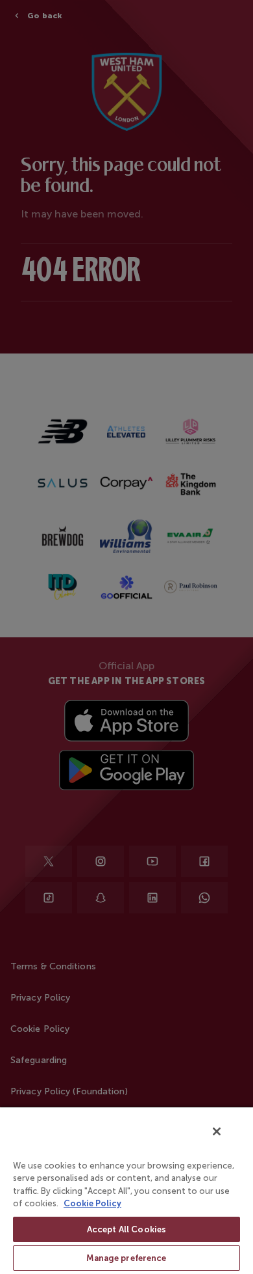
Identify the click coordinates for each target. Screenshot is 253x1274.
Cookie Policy (92, 1203)
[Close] (216, 1131)
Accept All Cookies (126, 1229)
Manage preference (126, 1258)
